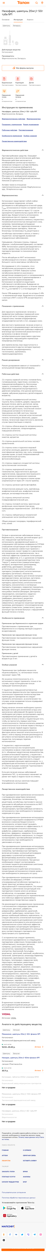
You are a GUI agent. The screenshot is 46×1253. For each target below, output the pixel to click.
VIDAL (13, 1018)
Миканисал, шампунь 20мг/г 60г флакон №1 (21, 1034)
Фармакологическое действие (13, 119)
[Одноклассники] (4, 1234)
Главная (5, 1150)
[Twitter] (22, 1234)
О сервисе (27, 1150)
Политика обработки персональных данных (18, 1198)
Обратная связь (29, 1155)
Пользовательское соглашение (14, 1192)
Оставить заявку (30, 1161)
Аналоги (30, 20)
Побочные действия (9, 130)
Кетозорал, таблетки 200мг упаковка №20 (20, 1077)
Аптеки (38, 1047)
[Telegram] (34, 1234)
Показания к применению (12, 124)
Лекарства (6, 1161)
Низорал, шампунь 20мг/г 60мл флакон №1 (21, 1057)
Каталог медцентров (10, 1182)
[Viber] (28, 1234)
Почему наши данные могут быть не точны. (23, 1138)
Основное (5, 20)
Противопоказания (26, 130)
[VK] (16, 1234)
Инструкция (18, 20)
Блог (25, 1182)
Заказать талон (8, 1171)
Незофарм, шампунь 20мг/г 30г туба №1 (19, 1111)
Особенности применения (12, 136)
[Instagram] (40, 1234)
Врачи (25, 1171)
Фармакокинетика (34, 119)
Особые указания (30, 136)
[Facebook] (10, 1234)
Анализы (26, 1177)
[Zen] (4, 1240)
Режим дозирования (31, 124)
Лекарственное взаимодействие (14, 141)
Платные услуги (8, 1177)
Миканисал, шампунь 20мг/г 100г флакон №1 (21, 1094)
